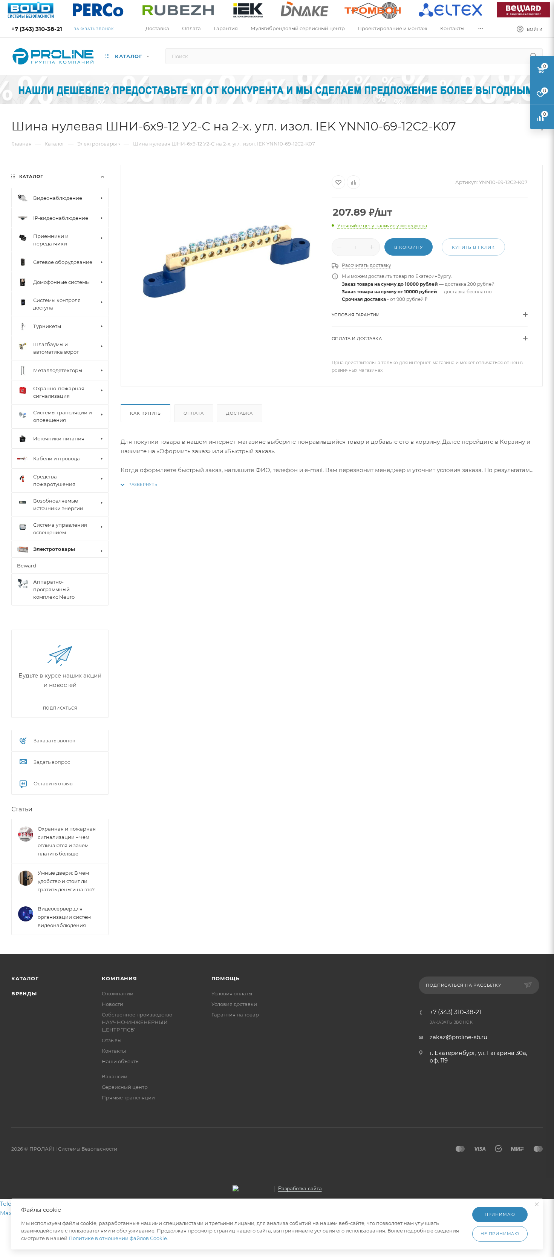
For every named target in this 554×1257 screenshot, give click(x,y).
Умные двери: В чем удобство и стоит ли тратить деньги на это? (66, 881)
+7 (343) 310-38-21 (36, 28)
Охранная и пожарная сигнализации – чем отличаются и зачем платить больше (67, 841)
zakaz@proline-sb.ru (458, 1037)
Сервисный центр (125, 1087)
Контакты (114, 1051)
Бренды (24, 993)
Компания (119, 978)
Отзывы (111, 1040)
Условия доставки (234, 1004)
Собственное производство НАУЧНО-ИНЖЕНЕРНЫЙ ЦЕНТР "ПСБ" (137, 1022)
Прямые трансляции (128, 1098)
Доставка (239, 413)
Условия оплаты (231, 993)
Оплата (194, 413)
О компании (117, 993)
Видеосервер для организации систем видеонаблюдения (64, 917)
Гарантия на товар (235, 1015)
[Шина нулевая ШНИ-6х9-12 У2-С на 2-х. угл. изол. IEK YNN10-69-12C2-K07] (226, 260)
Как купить (145, 413)
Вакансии (114, 1076)
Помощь (225, 978)
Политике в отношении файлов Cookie (118, 1238)
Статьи (21, 809)
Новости (112, 1004)
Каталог (25, 978)
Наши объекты (120, 1061)
